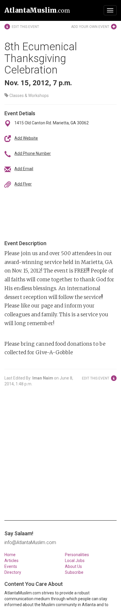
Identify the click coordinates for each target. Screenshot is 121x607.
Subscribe (74, 572)
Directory (12, 572)
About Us (73, 566)
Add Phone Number (32, 153)
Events (10, 566)
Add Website (26, 138)
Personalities (77, 554)
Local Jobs (75, 560)
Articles (11, 560)
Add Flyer (23, 184)
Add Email (23, 168)
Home (10, 554)
